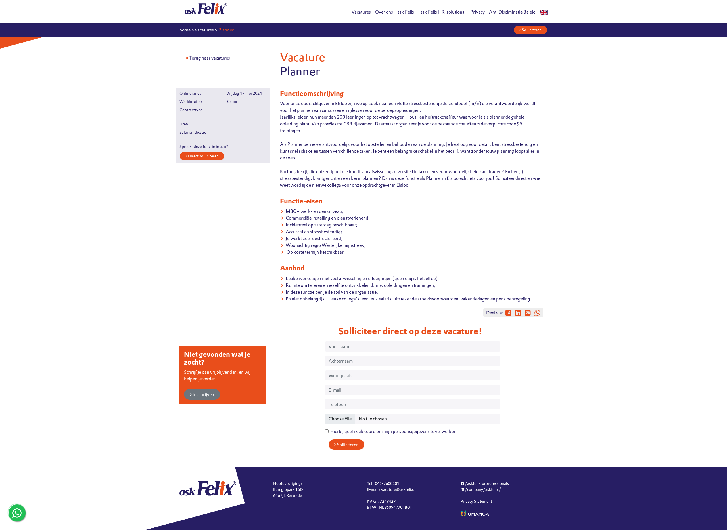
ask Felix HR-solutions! (443, 12)
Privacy (477, 12)
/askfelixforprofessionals (486, 483)
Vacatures (361, 12)
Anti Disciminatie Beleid (512, 12)
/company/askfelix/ (482, 489)
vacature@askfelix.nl (399, 489)
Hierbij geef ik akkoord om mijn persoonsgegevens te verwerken (392, 431)
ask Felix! (406, 12)
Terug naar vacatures (209, 58)
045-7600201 (387, 483)
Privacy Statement (476, 501)
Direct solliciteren (203, 156)
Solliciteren (531, 29)
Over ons (384, 12)
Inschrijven (203, 394)
